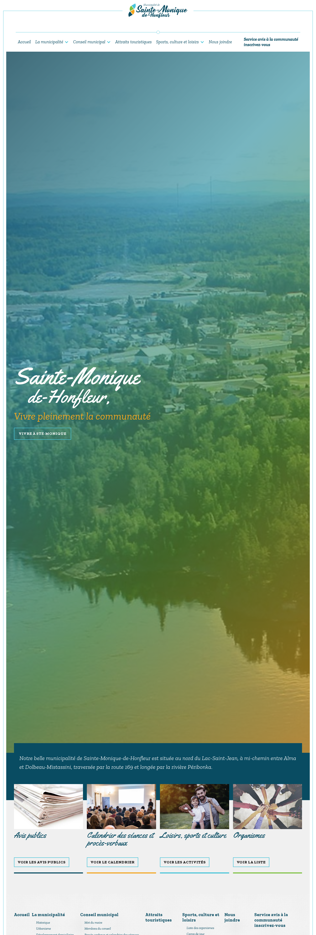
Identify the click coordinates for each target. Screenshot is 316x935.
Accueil (24, 41)
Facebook (158, 26)
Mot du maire (93, 922)
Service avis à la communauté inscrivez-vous (271, 41)
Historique (43, 922)
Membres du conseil (97, 928)
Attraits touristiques (133, 41)
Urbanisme (43, 928)
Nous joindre (220, 41)
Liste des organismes (200, 928)
